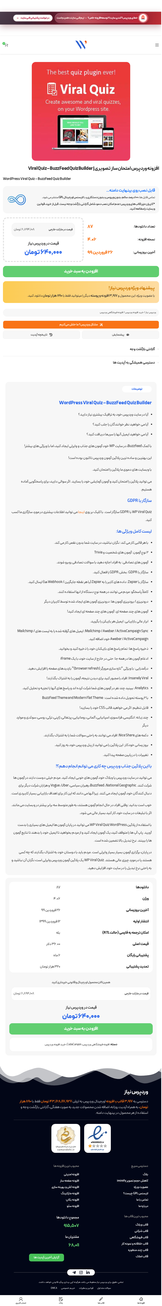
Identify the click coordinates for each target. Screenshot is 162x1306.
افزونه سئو (73, 1206)
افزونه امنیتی (71, 1175)
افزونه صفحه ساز (69, 1181)
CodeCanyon (74, 1044)
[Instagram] (81, 1272)
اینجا (81, 512)
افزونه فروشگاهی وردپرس (111, 312)
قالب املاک (142, 1257)
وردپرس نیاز (150, 312)
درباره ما (143, 1206)
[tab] (137, 389)
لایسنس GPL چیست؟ (135, 1194)
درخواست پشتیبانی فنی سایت (35, 18)
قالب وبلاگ (142, 1225)
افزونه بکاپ (72, 1200)
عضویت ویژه (141, 1187)
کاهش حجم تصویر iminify (132, 1181)
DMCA (54, 1288)
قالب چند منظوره (138, 1250)
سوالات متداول (104, 1288)
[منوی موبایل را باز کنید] (157, 45)
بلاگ (145, 1175)
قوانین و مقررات (86, 1288)
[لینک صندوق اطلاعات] (81, 292)
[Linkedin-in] (88, 1272)
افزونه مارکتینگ (70, 1194)
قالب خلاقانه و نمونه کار (135, 1244)
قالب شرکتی (141, 1231)
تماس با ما (142, 1200)
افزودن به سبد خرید (81, 271)
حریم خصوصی (68, 1288)
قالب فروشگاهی (139, 1238)
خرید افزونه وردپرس (134, 312)
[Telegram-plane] (74, 1272)
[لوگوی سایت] (81, 44)
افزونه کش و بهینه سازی (65, 1187)
